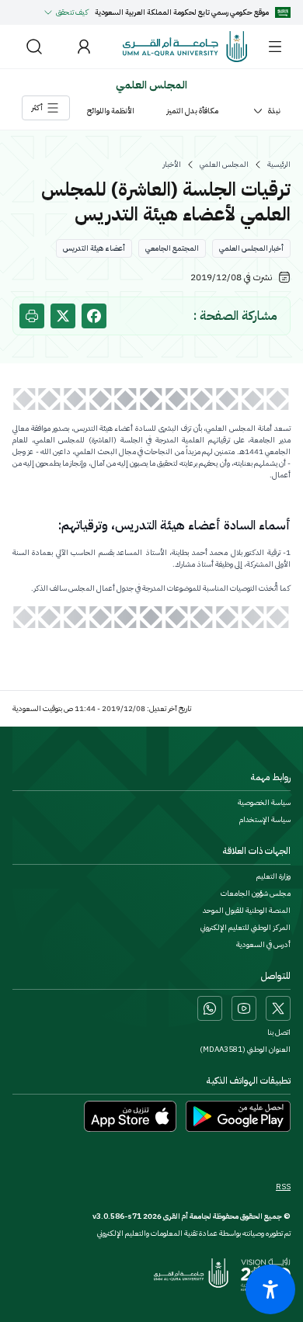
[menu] (275, 46)
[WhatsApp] (209, 1008)
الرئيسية (279, 164)
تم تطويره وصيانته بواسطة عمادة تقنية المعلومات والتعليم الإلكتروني (194, 1233)
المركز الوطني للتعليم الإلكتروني (245, 927)
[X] (278, 1008)
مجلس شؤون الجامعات (256, 893)
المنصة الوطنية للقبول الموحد (247, 910)
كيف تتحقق (72, 12)
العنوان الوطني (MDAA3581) (245, 1049)
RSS (283, 1186)
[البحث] (34, 46)
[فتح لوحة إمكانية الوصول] (270, 1289)
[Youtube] (244, 1008)
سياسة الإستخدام (265, 819)
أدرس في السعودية (263, 944)
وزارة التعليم (273, 876)
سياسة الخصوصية (264, 802)
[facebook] (94, 316)
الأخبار (172, 164)
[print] (31, 316)
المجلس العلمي (224, 164)
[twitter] (62, 316)
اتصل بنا (279, 1032)
